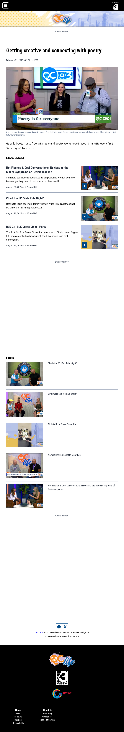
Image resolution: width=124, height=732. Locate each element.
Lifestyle (18, 716)
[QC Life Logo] (62, 18)
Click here (38, 632)
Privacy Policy (47, 716)
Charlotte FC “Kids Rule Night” (25, 198)
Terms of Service (47, 720)
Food (18, 713)
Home (18, 710)
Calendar (18, 720)
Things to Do (18, 723)
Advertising (47, 713)
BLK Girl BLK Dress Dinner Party (26, 227)
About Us (47, 710)
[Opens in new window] (62, 678)
